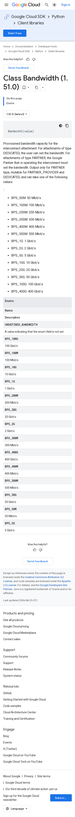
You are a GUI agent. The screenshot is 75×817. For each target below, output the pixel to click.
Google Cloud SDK (28, 16)
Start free (15, 33)
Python (58, 16)
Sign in (65, 4)
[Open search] (46, 4)
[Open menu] (6, 5)
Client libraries (31, 23)
